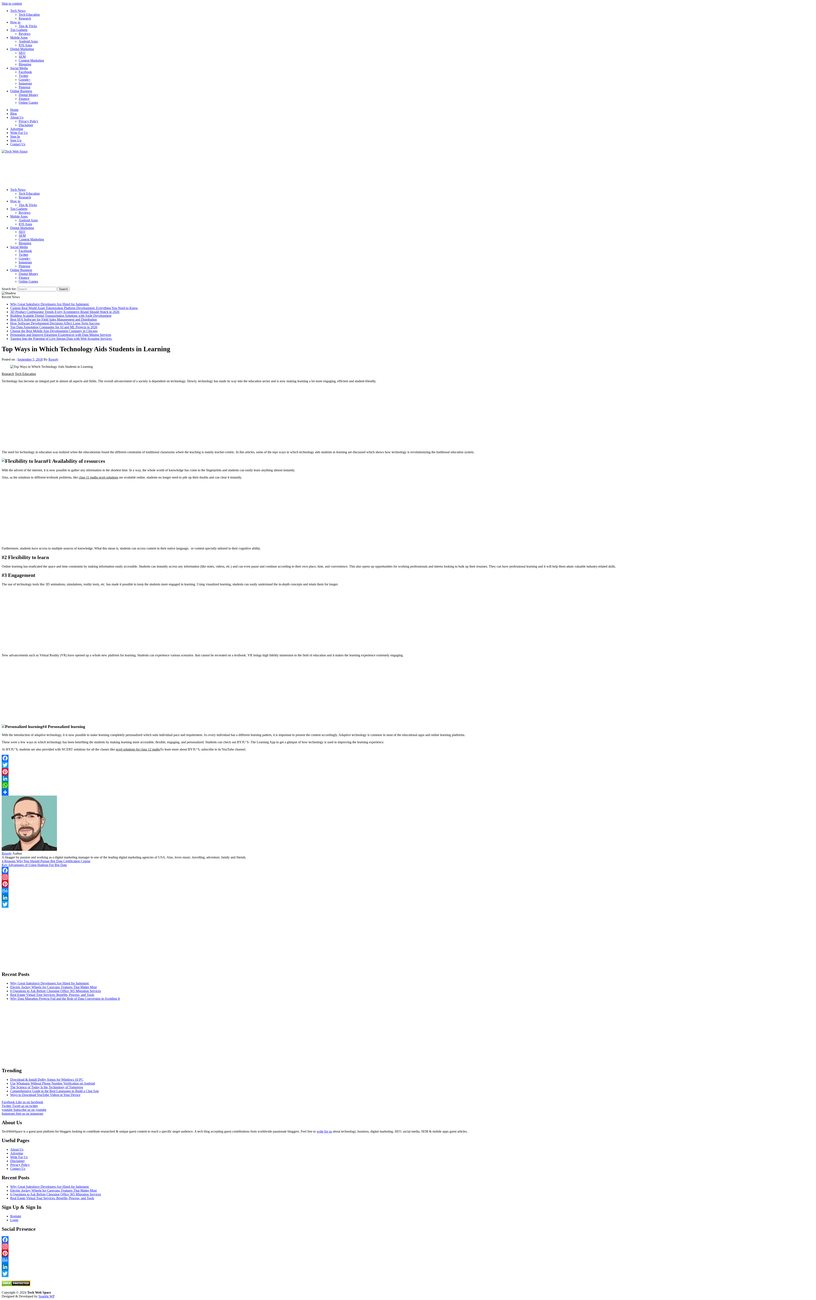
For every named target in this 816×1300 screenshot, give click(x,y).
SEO (22, 53)
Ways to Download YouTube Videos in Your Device (45, 1095)
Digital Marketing (22, 49)
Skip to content (12, 3)
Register (15, 1216)
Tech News (18, 11)
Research (25, 18)
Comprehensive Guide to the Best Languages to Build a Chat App (54, 1091)
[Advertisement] (129, 168)
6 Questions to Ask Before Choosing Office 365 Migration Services (55, 991)
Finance (24, 99)
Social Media (19, 68)
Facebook (25, 72)
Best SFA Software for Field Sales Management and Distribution (53, 319)
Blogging (25, 64)
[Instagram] (408, 877)
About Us (16, 117)
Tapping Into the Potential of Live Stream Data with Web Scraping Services (61, 338)
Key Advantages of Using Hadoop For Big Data (34, 865)
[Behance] (408, 890)
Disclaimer (26, 125)
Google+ (25, 79)
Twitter (23, 76)
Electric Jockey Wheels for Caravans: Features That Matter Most (53, 987)
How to (15, 22)
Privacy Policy (28, 121)
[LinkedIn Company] (408, 897)
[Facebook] (408, 758)
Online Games (28, 102)
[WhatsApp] (408, 785)
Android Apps (28, 41)
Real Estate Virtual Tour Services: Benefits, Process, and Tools (52, 995)
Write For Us (19, 133)
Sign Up (15, 140)
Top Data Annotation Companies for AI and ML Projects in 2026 (53, 327)
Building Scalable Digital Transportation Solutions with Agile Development (60, 315)
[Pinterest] (408, 771)
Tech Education (29, 14)
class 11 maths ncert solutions (98, 477)
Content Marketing (31, 60)
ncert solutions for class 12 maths (138, 749)
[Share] (408, 792)
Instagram (25, 83)
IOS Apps (25, 45)
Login (14, 1220)
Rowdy (53, 359)
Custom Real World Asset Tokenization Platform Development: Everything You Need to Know (74, 308)
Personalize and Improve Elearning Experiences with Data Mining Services (60, 335)
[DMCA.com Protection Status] (16, 1285)
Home (14, 110)
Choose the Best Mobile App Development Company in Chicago (54, 331)
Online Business (21, 91)
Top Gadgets (18, 30)
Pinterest (24, 87)
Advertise (16, 129)
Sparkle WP (46, 1296)
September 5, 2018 (30, 359)
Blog (13, 113)
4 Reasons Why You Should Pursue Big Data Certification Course (46, 861)
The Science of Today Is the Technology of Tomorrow (46, 1087)
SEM (22, 56)
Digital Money (28, 95)
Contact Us (17, 144)
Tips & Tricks (28, 26)
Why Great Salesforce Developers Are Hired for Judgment (49, 304)
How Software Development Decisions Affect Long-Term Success (55, 323)
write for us (324, 1131)
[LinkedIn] (408, 778)
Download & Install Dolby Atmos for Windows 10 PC (46, 1079)
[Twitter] (408, 765)
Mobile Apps (19, 37)
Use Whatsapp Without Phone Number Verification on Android (52, 1083)
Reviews (24, 33)
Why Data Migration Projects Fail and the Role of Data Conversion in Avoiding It (65, 998)
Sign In (15, 136)
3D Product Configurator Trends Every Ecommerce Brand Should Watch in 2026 (64, 312)
